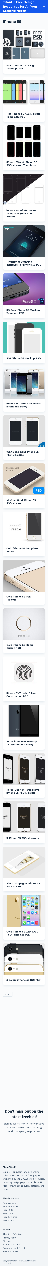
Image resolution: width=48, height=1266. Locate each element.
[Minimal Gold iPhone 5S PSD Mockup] (24, 479)
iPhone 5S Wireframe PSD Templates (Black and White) (22, 213)
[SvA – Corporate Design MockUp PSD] (24, 45)
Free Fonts (8, 1220)
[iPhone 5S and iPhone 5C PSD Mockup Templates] (24, 141)
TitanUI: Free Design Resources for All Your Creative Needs (20, 6)
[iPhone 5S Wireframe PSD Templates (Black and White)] (24, 189)
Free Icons (8, 1213)
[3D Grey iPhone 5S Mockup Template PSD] (24, 289)
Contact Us (20, 1234)
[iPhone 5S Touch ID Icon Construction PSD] (24, 672)
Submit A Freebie (11, 1244)
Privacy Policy (9, 1237)
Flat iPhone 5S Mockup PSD (23, 358)
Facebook (8, 1251)
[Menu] (44, 6)
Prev (8, 994)
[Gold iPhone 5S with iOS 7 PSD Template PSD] (24, 911)
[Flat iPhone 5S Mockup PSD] (24, 337)
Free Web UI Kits (11, 1206)
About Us (7, 1234)
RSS (16, 1251)
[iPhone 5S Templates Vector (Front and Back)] (24, 383)
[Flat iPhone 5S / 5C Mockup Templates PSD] (24, 93)
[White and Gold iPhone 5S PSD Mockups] (24, 431)
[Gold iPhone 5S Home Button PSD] (24, 624)
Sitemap (7, 1241)
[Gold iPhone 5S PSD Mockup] (24, 576)
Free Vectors (9, 1203)
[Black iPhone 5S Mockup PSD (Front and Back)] (24, 721)
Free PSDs (8, 1209)
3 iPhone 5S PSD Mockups (22, 838)
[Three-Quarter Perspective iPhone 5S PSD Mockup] (24, 769)
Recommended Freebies (15, 1248)
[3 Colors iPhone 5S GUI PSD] (24, 959)
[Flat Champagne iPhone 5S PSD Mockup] (24, 862)
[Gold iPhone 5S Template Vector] (24, 527)
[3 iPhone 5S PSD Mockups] (24, 817)
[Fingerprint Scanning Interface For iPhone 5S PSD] (24, 241)
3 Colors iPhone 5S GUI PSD (23, 980)
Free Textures (10, 1216)
